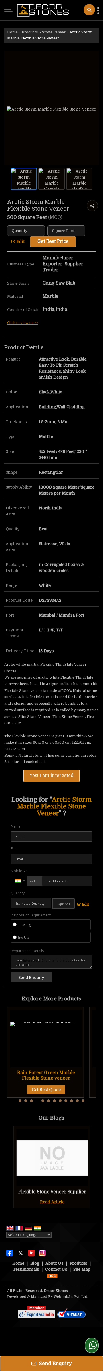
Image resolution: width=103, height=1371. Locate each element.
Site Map (81, 1269)
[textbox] (66, 230)
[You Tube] (31, 1252)
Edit (20, 241)
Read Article (52, 1202)
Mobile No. (20, 870)
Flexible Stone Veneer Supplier (52, 1191)
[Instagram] (42, 1252)
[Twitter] (20, 1252)
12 (83, 1100)
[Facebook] (9, 1252)
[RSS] (52, 1275)
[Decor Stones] (43, 10)
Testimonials (26, 1269)
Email (15, 848)
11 (77, 1100)
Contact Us (56, 1269)
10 (71, 1100)
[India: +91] (19, 881)
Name (16, 826)
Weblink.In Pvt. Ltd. (71, 1297)
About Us (54, 1263)
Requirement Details (27, 951)
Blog (34, 1263)
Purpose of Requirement (31, 915)
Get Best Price (52, 241)
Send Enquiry (55, 1363)
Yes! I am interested (51, 775)
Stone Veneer (54, 32)
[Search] (89, 9)
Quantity (18, 893)
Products (30, 32)
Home (12, 32)
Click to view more (22, 323)
